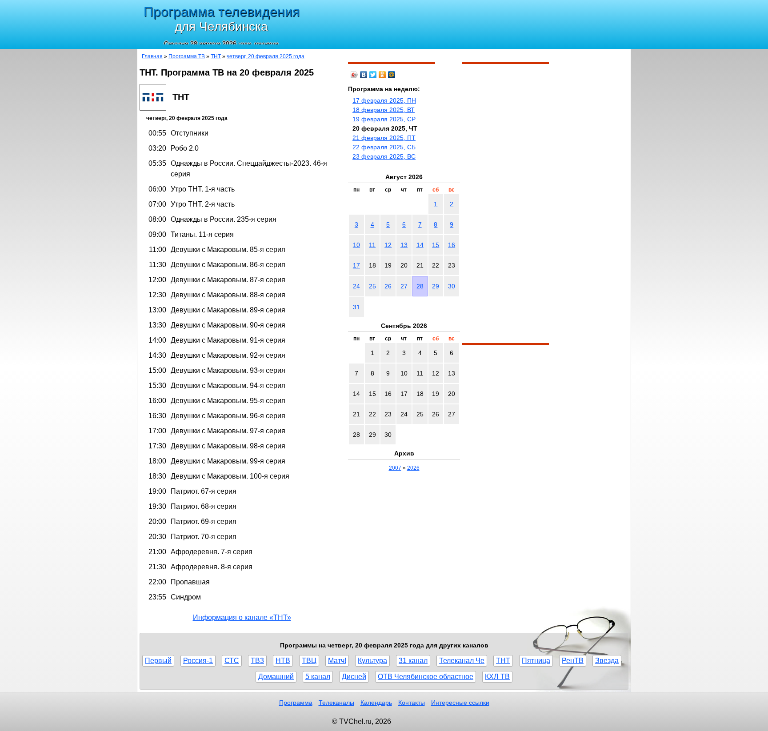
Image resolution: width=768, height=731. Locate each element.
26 (388, 286)
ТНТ (216, 56)
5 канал (317, 676)
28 (420, 286)
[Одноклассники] (382, 74)
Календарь (376, 702)
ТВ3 (257, 660)
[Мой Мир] (391, 74)
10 (356, 244)
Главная (152, 56)
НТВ (283, 660)
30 (451, 286)
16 (451, 244)
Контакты (411, 702)
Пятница (536, 660)
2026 (413, 468)
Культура (372, 660)
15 (435, 244)
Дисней (354, 676)
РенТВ (573, 660)
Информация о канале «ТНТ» (242, 617)
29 (435, 286)
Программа (295, 702)
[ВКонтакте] (363, 74)
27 (404, 286)
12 (388, 244)
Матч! (337, 660)
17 (356, 265)
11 (372, 244)
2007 (395, 468)
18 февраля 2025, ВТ (383, 109)
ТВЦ (309, 660)
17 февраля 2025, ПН (384, 100)
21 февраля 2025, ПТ (384, 137)
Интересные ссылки (460, 702)
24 (356, 286)
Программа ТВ (186, 56)
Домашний (276, 676)
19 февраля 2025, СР (384, 119)
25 (372, 286)
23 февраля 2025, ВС (384, 156)
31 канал (413, 660)
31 (356, 307)
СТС (231, 660)
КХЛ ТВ (497, 676)
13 (404, 244)
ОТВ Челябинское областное (425, 676)
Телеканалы (336, 702)
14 (420, 244)
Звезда (607, 660)
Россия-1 (198, 660)
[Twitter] (373, 74)
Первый (158, 660)
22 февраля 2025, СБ (384, 147)
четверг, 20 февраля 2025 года (265, 56)
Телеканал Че (461, 660)
